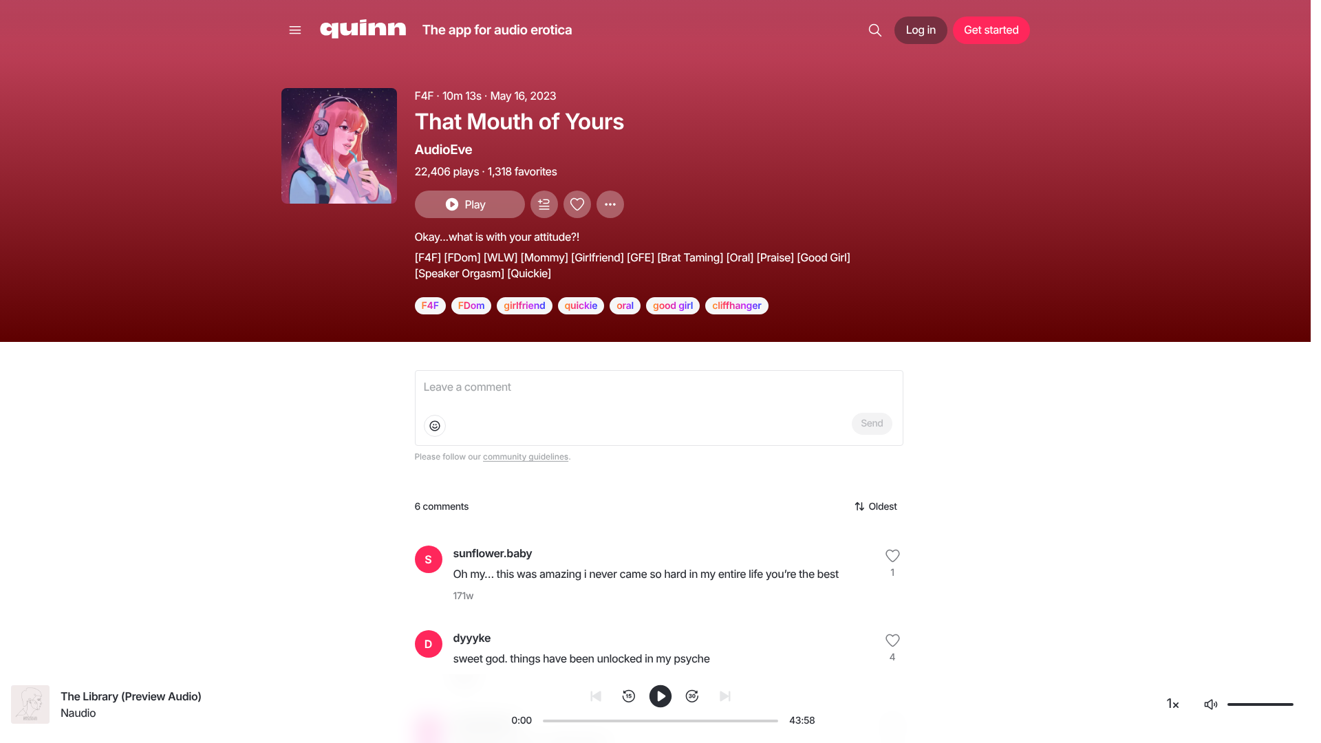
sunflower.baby (493, 553)
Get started (991, 29)
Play (474, 204)
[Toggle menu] (295, 30)
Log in (921, 29)
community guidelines (525, 456)
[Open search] (875, 30)
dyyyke (472, 638)
